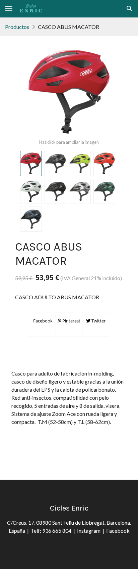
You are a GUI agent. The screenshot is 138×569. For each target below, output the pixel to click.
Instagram (89, 530)
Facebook (42, 321)
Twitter (98, 321)
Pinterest (70, 321)
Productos (17, 27)
